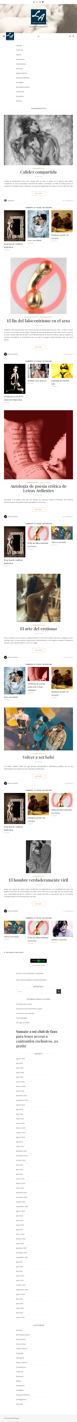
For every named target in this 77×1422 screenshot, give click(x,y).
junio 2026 (19, 1068)
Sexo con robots (35, 240)
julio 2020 (19, 1299)
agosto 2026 (20, 1059)
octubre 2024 (20, 1133)
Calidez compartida (38, 171)
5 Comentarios (68, 911)
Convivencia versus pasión (25, 1013)
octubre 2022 (20, 1202)
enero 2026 (20, 1091)
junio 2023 (19, 1169)
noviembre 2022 (21, 1197)
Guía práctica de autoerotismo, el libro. (29, 1009)
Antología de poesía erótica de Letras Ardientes (38, 488)
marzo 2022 (20, 1234)
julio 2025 (19, 1109)
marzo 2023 (20, 1179)
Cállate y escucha (59, 939)
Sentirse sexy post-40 (37, 380)
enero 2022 (20, 1243)
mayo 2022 (20, 1225)
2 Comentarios (68, 657)
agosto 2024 (20, 1137)
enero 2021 (20, 1280)
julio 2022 (19, 1216)
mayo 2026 (20, 1072)
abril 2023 (19, 1174)
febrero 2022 (20, 1239)
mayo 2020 (20, 1308)
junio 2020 (19, 1303)
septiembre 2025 (22, 1100)
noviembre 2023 (21, 1156)
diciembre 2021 (21, 1248)
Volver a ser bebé (58, 542)
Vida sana (19, 68)
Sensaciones (20, 59)
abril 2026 (19, 1077)
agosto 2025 (20, 1105)
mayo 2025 (20, 1119)
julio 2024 (19, 1142)
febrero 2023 (20, 1183)
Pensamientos (21, 64)
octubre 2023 (20, 1160)
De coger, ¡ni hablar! (23, 1023)
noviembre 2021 (21, 1253)
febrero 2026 (20, 1086)
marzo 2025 (20, 1123)
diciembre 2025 (21, 1096)
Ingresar (19, 45)
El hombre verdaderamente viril (38, 880)
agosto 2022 (20, 1211)
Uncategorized (21, 1399)
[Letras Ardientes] (38, 16)
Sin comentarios (67, 201)
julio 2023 (19, 1165)
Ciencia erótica (21, 1344)
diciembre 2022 (21, 1193)
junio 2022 (19, 1220)
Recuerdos (20, 96)
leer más (38, 193)
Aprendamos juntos (23, 87)
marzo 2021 (20, 1276)
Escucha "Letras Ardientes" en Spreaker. (30, 973)
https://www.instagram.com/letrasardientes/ (31, 980)
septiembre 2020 (22, 1290)
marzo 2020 (20, 1317)
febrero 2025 (20, 1128)
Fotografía (19, 1353)
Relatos (18, 55)
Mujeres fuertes (21, 73)
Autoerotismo (21, 1339)
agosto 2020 (20, 1294)
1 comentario (68, 783)
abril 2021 (19, 1271)
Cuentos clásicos (21, 1349)
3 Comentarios (68, 354)
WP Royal (16, 1418)
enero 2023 (20, 1188)
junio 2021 (19, 1267)
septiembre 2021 (22, 1257)
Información (20, 92)
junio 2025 (19, 1114)
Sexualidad (19, 82)
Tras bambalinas (21, 1018)
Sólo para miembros (23, 78)
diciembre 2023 (21, 1151)
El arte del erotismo (38, 628)
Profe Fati (19, 50)
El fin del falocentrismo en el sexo (38, 320)
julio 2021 (19, 1262)
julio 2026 (19, 1063)
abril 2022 (19, 1230)
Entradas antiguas (15, 952)
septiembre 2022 (22, 1206)
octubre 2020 (20, 1285)
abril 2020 (19, 1313)
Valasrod (11, 200)
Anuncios (19, 101)
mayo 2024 (20, 1146)
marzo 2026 (20, 1082)
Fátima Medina (13, 354)
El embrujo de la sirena (24, 1004)
